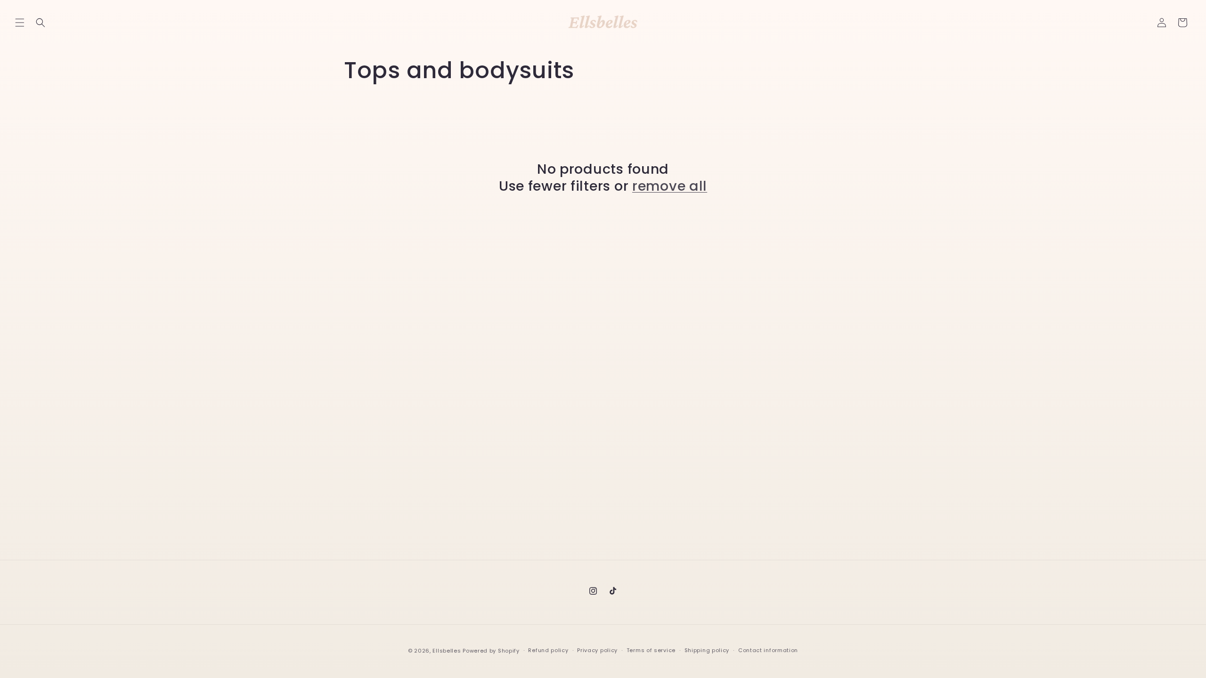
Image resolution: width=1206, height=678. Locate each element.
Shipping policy (707, 650)
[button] (19, 22)
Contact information (768, 650)
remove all (669, 186)
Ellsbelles (446, 650)
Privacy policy (597, 650)
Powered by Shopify (491, 650)
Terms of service (651, 650)
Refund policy (548, 650)
